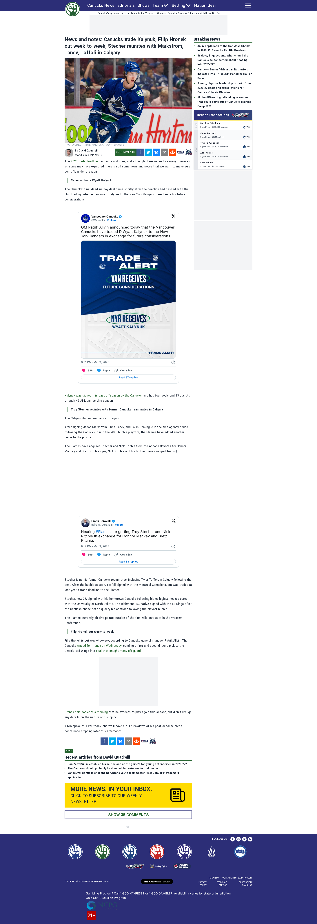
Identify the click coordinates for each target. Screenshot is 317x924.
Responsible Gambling (245, 884)
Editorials (126, 5)
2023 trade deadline (84, 161)
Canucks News (100, 5)
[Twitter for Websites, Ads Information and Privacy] (173, 362)
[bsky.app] (156, 152)
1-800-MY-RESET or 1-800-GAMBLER (146, 893)
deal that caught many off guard (118, 651)
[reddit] (172, 152)
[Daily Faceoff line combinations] (180, 152)
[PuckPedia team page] (188, 152)
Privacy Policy (202, 884)
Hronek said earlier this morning (86, 712)
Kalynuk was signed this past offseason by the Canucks (103, 395)
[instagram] (238, 839)
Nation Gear (205, 5)
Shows (144, 5)
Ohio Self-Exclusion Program (106, 898)
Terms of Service (222, 884)
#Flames (103, 531)
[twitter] (148, 152)
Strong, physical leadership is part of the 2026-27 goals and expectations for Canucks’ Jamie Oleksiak (224, 88)
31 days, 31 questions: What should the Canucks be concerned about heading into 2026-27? (222, 60)
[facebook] (140, 152)
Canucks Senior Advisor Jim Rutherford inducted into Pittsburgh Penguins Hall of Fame (224, 74)
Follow (111, 220)
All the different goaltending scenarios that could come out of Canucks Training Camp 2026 (224, 102)
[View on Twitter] (173, 218)
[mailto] (164, 152)
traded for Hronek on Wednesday (99, 646)
